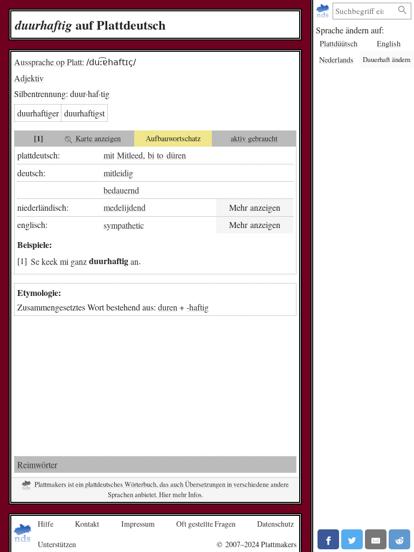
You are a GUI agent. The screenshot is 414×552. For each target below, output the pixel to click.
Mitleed (130, 155)
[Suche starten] (402, 10)
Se (35, 260)
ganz (79, 260)
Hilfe (45, 524)
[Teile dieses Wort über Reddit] (399, 539)
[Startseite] (324, 11)
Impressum (138, 524)
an (134, 260)
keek (50, 260)
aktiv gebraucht (254, 138)
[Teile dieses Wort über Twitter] (352, 539)
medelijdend (125, 207)
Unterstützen (57, 544)
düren (176, 155)
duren (167, 307)
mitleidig (118, 172)
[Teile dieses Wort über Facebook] (328, 539)
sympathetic (124, 224)
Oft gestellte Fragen (206, 524)
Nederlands (336, 59)
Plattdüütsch (338, 43)
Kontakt (87, 524)
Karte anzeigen (97, 138)
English (389, 43)
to (160, 155)
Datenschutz (275, 524)
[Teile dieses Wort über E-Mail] (376, 539)
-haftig (198, 307)
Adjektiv (29, 78)
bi (151, 155)
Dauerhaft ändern (386, 59)
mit (109, 155)
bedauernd (121, 190)
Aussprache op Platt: (49, 61)
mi (64, 260)
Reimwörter (37, 464)
